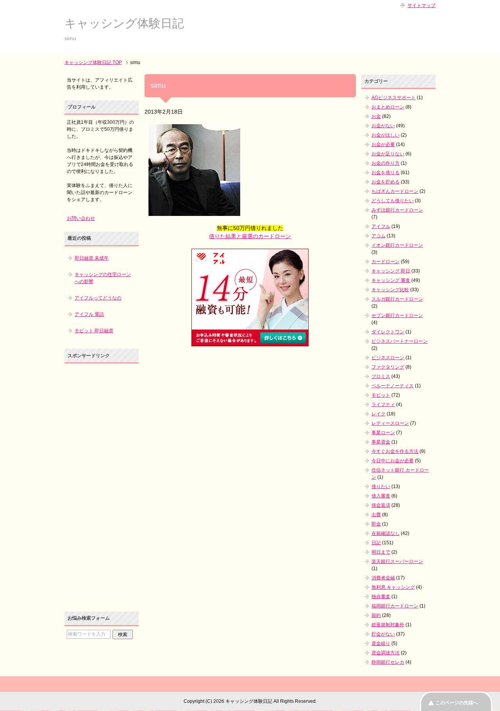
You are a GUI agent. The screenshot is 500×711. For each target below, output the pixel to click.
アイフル (380, 226)
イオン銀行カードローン (397, 245)
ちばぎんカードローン (394, 191)
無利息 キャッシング (393, 587)
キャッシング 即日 (390, 271)
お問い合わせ (81, 218)
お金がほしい (385, 135)
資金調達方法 (385, 653)
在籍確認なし (385, 533)
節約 (376, 615)
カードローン (385, 261)
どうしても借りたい (392, 200)
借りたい (380, 486)
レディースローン (390, 423)
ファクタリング (387, 367)
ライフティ (383, 404)
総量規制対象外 (387, 624)
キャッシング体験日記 (124, 23)
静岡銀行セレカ (387, 662)
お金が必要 (383, 144)
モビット (380, 395)
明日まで (380, 552)
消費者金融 (383, 578)
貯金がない (383, 634)
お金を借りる (385, 172)
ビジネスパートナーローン (399, 341)
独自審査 (380, 596)
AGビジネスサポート (393, 97)
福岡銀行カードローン (394, 606)
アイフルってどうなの (98, 298)
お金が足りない (387, 154)
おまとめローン (387, 107)
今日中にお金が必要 (392, 460)
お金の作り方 (385, 163)
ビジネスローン (387, 357)
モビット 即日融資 (94, 330)
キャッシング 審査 (390, 280)
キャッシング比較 (390, 289)
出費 (376, 514)
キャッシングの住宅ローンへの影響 (103, 278)
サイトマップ (421, 5)
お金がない (383, 125)
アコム (378, 236)
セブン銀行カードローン (397, 315)
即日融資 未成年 (92, 258)
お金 (376, 116)
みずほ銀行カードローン (397, 210)
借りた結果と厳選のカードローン (250, 236)
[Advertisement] (250, 403)
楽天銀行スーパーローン (397, 561)
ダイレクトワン (387, 332)
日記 (376, 542)
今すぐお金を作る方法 (394, 451)
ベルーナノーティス (392, 385)
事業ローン (383, 432)
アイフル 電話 (89, 314)
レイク (378, 414)
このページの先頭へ (457, 703)
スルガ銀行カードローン (397, 299)
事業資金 (380, 442)
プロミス (380, 376)
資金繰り (380, 643)
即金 (376, 524)
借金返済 (380, 505)
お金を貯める (385, 182)
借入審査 (380, 496)
